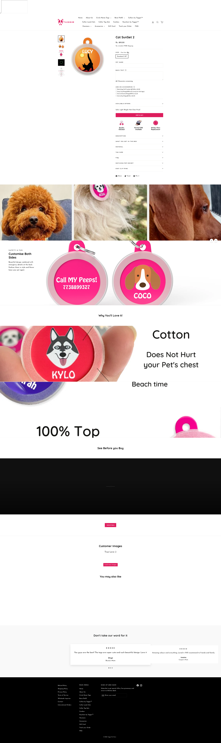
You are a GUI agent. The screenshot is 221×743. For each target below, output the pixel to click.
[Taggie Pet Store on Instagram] (141, 685)
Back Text (120, 70)
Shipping (130, 46)
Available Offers (123, 103)
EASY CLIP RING (122, 168)
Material (119, 146)
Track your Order (125, 26)
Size (121, 52)
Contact (60, 701)
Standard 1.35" (122, 56)
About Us (89, 18)
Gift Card (111, 26)
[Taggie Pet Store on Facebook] (138, 685)
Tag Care (119, 152)
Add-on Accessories (124, 87)
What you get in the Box (126, 141)
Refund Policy (62, 685)
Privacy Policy (62, 692)
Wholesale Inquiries (64, 698)
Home (80, 18)
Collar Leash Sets (88, 22)
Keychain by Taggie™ (131, 22)
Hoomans (86, 26)
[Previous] (211, 240)
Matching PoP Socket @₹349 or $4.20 (128, 89)
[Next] (216, 240)
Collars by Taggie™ (135, 18)
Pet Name (119, 62)
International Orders (64, 705)
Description (121, 136)
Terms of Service (63, 695)
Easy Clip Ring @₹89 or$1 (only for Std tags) (131, 91)
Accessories (99, 26)
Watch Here (110, 525)
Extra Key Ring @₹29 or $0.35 (126, 96)
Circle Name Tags (103, 18)
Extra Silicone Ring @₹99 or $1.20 (127, 93)
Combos (116, 22)
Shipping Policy (63, 688)
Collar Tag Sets (104, 22)
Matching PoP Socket (125, 163)
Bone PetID (119, 18)
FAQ (136, 26)
